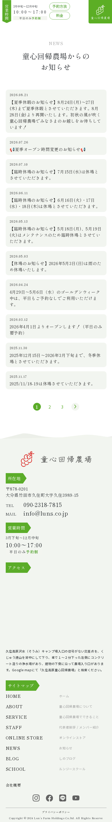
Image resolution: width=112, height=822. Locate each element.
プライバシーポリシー (56, 812)
